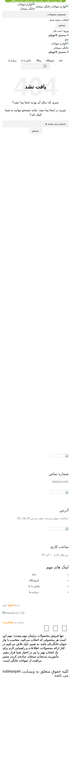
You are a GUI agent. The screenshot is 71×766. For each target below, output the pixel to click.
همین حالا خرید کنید (33, 66)
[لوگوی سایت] (52, 6)
